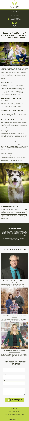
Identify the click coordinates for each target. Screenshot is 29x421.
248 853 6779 (14, 11)
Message (5, 387)
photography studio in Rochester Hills (12, 209)
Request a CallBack (14, 15)
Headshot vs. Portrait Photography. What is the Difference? (14, 281)
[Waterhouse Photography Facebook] (13, 23)
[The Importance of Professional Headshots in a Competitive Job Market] (14, 323)
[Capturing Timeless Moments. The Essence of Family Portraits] (14, 288)
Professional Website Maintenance (14, 417)
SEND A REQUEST (16, 400)
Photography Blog (21, 249)
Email (5, 374)
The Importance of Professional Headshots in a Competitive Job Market (14, 351)
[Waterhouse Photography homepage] (14, 7)
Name (5, 367)
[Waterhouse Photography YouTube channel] (16, 23)
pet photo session (11, 103)
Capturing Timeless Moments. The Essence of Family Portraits (14, 316)
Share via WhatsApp (13, 411)
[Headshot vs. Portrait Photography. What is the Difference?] (14, 253)
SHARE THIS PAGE (13, 419)
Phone (5, 380)
